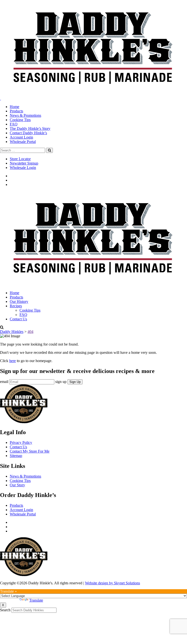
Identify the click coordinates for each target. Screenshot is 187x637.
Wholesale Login (23, 167)
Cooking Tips (20, 120)
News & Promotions (25, 115)
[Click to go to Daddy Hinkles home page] (93, 94)
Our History (19, 301)
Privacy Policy (21, 442)
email (4, 382)
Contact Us (18, 319)
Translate (36, 600)
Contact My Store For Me (29, 451)
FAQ (14, 124)
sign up (60, 382)
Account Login (21, 137)
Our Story (17, 485)
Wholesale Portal (23, 142)
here (12, 361)
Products (16, 111)
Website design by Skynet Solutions (112, 583)
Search (5, 610)
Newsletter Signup (24, 163)
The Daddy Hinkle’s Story (30, 128)
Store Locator (20, 159)
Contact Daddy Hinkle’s (28, 133)
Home (14, 107)
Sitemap (16, 456)
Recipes (16, 306)
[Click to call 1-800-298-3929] (0, 98)
